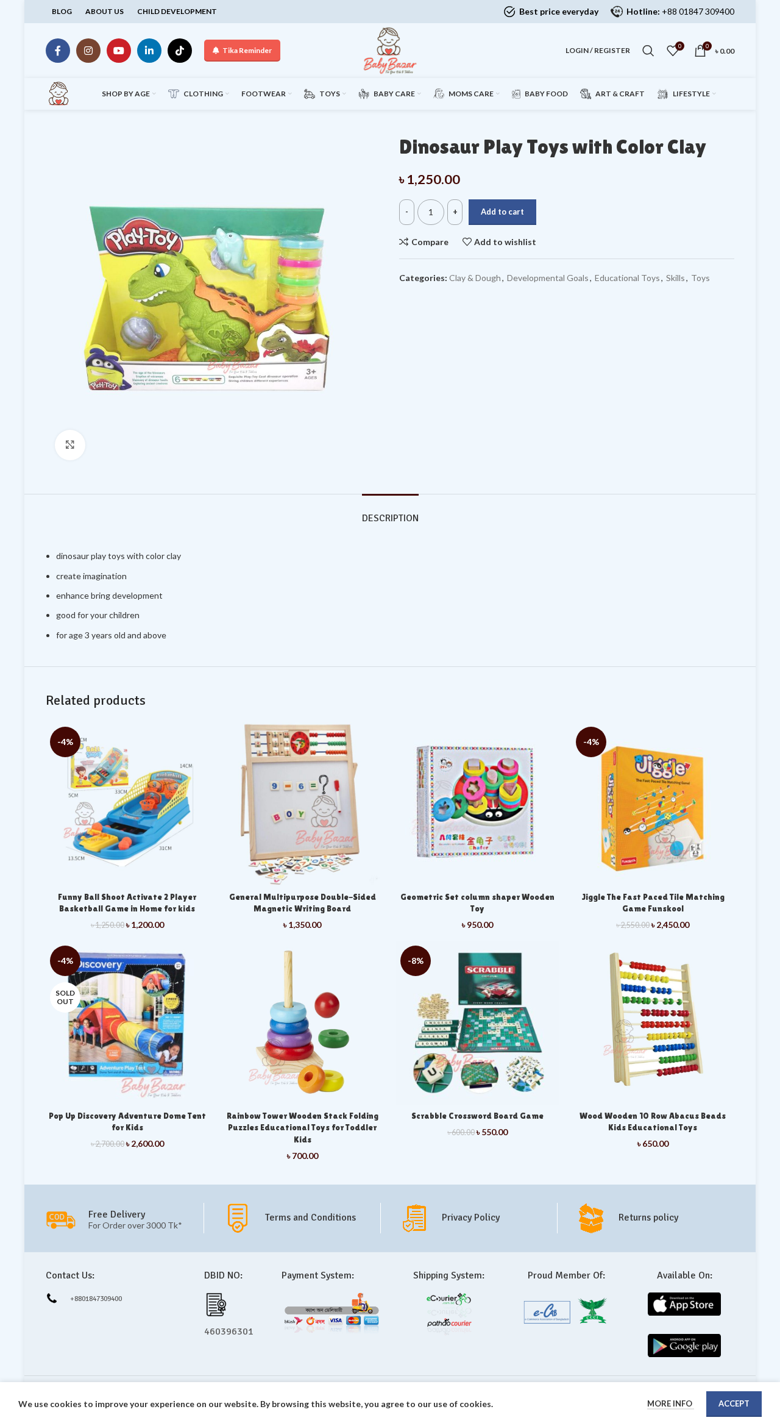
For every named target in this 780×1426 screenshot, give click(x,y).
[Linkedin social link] (149, 50)
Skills (675, 278)
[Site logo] (390, 50)
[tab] (390, 512)
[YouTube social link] (119, 50)
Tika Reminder (247, 50)
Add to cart (502, 211)
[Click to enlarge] (70, 445)
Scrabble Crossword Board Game (477, 1116)
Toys (700, 278)
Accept (734, 1403)
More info (670, 1403)
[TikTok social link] (180, 50)
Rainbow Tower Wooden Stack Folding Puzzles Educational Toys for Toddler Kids (302, 1127)
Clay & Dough (475, 278)
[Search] (648, 50)
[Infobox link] (301, 1218)
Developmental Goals (548, 278)
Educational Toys (627, 278)
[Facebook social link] (58, 50)
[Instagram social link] (88, 50)
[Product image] (303, 804)
